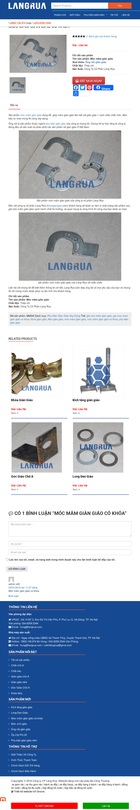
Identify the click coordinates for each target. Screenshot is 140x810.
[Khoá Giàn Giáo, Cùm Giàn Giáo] (27, 6)
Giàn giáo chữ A (20, 676)
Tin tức (114, 14)
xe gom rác (18, 784)
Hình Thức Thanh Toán (24, 760)
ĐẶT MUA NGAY (90, 80)
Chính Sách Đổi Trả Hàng (25, 765)
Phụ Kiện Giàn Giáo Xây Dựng (63, 315)
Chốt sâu (16, 671)
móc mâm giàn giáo (31, 115)
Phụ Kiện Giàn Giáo (94, 14)
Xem (14, 413)
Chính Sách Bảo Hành (23, 771)
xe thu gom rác (34, 784)
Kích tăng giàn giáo (21, 707)
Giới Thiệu (74, 14)
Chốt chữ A (17, 665)
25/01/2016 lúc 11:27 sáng (23, 587)
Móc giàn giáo (55, 319)
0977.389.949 (45, 806)
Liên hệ (126, 14)
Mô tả (14, 105)
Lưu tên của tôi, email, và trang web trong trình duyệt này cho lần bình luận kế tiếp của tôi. (62, 559)
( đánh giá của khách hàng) (101, 36)
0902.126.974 (18, 23)
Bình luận (14, 596)
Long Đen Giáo (19, 712)
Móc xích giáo (19, 723)
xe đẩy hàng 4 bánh (109, 784)
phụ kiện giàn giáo (56, 123)
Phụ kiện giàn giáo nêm (24, 740)
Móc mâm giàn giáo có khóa (27, 718)
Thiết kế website (23, 791)
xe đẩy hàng (66, 784)
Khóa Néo (16, 693)
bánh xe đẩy (51, 784)
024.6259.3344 (42, 23)
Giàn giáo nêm (19, 682)
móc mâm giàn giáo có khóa (102, 319)
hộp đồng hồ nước (52, 787)
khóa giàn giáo (39, 319)
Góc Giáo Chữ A (20, 687)
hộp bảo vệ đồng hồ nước (78, 787)
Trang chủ (60, 14)
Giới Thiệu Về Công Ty (23, 754)
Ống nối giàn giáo (95, 62)
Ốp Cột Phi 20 (19, 735)
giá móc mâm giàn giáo (99, 315)
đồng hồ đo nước (31, 787)
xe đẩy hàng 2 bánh (85, 784)
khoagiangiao (54, 205)
